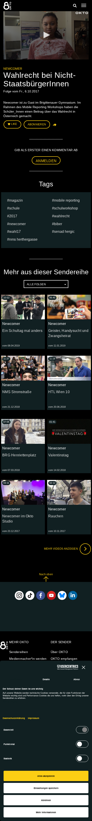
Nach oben (46, 574)
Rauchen (55, 516)
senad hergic (64, 231)
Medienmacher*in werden (28, 658)
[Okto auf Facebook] (40, 595)
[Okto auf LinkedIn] (72, 595)
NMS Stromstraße (16, 392)
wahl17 (15, 231)
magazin (16, 200)
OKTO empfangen (64, 658)
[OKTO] (7, 5)
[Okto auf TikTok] (29, 595)
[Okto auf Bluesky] (62, 595)
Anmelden (46, 161)
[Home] (4, 647)
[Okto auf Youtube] (51, 595)
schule (14, 208)
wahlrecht (61, 216)
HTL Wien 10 (59, 392)
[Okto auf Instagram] (19, 595)
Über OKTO (59, 652)
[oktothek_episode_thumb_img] (23, 307)
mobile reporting (67, 200)
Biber (58, 224)
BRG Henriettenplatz (19, 455)
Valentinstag (58, 455)
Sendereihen (18, 652)
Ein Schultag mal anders (22, 331)
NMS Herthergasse (23, 239)
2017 (13, 216)
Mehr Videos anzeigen (61, 548)
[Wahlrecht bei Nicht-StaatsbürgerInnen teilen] (54, 126)
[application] (46, 35)
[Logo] (81, 13)
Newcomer (12, 68)
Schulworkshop (66, 208)
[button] (46, 35)
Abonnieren (37, 124)
